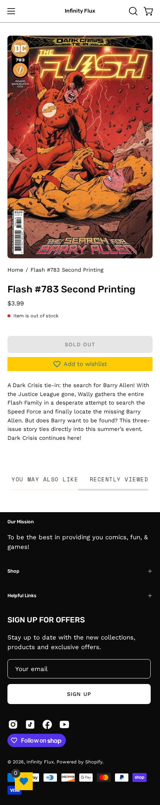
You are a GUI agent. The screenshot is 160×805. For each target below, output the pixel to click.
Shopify (93, 762)
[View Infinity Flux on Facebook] (47, 724)
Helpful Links (21, 595)
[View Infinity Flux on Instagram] (13, 724)
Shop (13, 571)
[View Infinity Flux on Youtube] (64, 724)
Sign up (79, 694)
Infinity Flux (80, 11)
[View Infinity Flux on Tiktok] (30, 724)
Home (15, 269)
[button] (132, 11)
